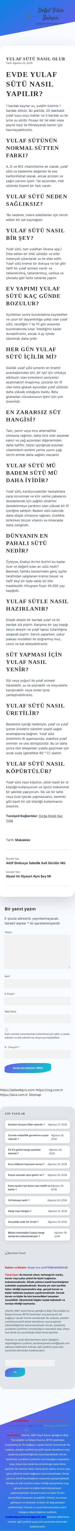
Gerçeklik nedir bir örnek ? (23, 1221)
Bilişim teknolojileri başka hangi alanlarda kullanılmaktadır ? (26, 1234)
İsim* (7, 976)
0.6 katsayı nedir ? (19, 1200)
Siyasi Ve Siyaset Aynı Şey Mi (28, 876)
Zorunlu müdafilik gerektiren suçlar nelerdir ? (28, 1137)
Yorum (8, 932)
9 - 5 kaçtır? (12, 1047)
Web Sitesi (10, 1011)
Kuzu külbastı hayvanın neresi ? (26, 1164)
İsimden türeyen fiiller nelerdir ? (26, 1124)
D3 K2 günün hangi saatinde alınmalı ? (24, 1151)
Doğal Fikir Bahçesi (51, 14)
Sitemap (35, 1095)
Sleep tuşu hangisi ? (19, 1211)
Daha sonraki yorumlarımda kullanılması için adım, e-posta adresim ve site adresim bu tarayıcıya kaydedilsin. (37, 1035)
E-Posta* (10, 993)
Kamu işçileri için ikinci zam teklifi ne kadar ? (29, 1187)
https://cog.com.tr (49, 1090)
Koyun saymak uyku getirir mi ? (26, 1174)
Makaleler (23, 840)
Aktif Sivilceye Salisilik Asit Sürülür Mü (35, 863)
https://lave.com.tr (14, 1095)
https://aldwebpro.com (17, 1090)
